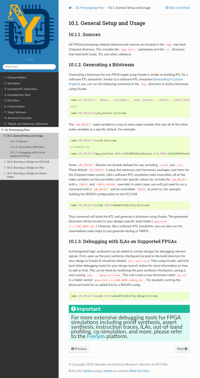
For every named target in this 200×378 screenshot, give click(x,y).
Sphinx (87, 371)
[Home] (70, 7)
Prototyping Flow (89, 7)
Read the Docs (140, 371)
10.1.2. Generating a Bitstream (27, 147)
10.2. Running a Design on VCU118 (28, 161)
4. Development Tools (17, 94)
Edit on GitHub (179, 7)
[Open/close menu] (2, 77)
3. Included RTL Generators (20, 89)
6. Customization (14, 106)
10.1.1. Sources (19, 141)
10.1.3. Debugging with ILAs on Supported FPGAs (27, 154)
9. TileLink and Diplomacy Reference (26, 123)
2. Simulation (12, 83)
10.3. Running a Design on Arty (25, 167)
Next (181, 348)
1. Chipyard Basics (15, 77)
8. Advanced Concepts (17, 118)
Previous (80, 348)
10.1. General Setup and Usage (25, 135)
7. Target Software (15, 112)
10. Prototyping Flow (17, 129)
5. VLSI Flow (11, 100)
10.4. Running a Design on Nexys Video (27, 175)
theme (108, 371)
